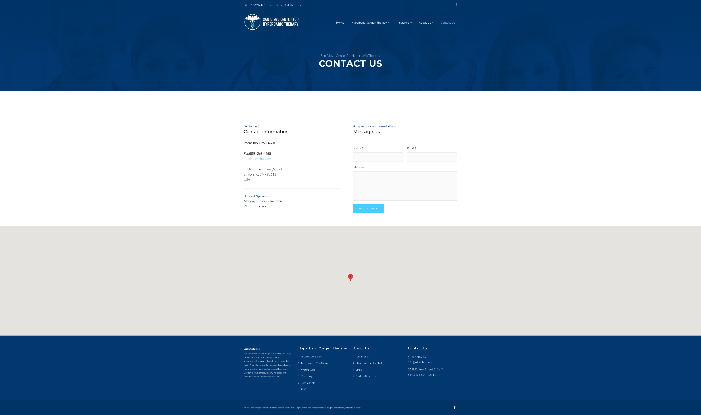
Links (359, 369)
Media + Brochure (366, 376)
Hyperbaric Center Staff (369, 363)
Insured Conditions (312, 356)
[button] (350, 277)
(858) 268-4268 (257, 5)
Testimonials (308, 382)
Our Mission (363, 356)
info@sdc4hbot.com (291, 5)
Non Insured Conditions (314, 363)
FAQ (303, 389)
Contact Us (448, 22)
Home (340, 22)
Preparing (306, 376)
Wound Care (308, 369)
